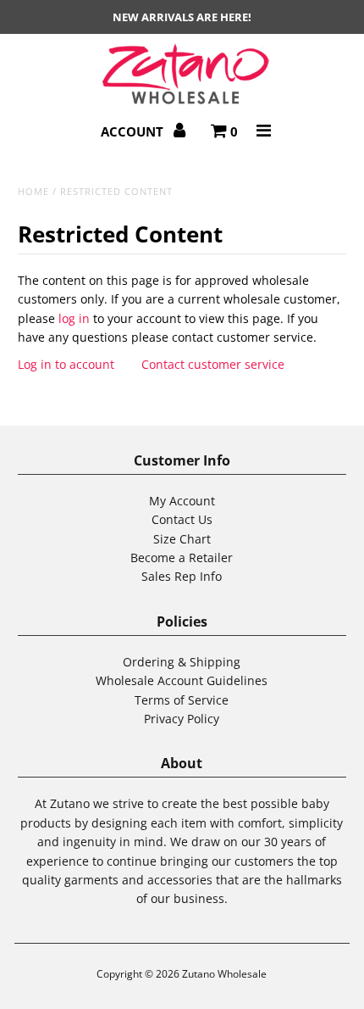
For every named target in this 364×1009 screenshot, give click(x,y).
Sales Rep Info (181, 576)
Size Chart (182, 539)
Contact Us (182, 519)
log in (74, 318)
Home (33, 191)
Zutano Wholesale (224, 974)
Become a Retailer (181, 557)
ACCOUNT (134, 131)
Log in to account (66, 364)
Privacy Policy (181, 719)
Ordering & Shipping (181, 662)
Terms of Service (182, 700)
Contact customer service (212, 364)
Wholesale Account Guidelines (181, 680)
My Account (182, 501)
